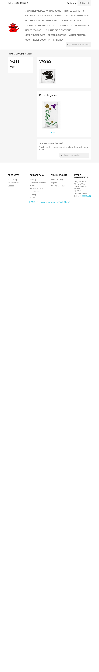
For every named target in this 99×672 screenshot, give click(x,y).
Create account (57, 186)
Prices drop (12, 179)
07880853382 (21, 3)
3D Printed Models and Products (43, 11)
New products (14, 183)
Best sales (12, 186)
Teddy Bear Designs (70, 20)
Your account (59, 175)
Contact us (34, 191)
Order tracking (57, 179)
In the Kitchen (56, 40)
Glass (12, 67)
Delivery (33, 179)
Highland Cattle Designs (57, 30)
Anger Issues (45, 15)
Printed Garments (74, 11)
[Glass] (51, 115)
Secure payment (36, 188)
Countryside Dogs (35, 40)
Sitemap (33, 194)
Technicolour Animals (37, 25)
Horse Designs (33, 30)
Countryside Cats (35, 35)
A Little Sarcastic (63, 25)
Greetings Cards (57, 35)
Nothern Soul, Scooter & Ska (41, 20)
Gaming (59, 15)
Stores (32, 198)
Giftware (30, 15)
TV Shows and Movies (77, 15)
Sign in (54, 183)
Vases (14, 61)
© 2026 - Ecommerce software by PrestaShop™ (49, 202)
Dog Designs (82, 25)
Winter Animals (77, 35)
